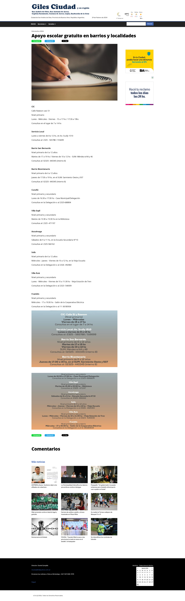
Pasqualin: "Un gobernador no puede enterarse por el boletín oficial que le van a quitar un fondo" (103, 487)
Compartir (36, 41)
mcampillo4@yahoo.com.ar (40, 570)
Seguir (33, 582)
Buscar (149, 24)
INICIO (33, 24)
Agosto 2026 (145, 568)
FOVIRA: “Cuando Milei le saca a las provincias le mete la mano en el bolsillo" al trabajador (73, 539)
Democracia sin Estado (39, 537)
